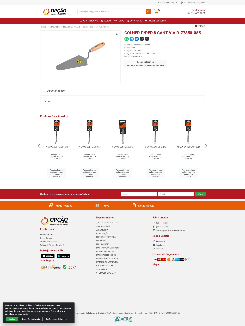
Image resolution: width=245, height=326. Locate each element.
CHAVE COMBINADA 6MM (57, 147)
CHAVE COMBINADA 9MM (155, 147)
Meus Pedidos (63, 205)
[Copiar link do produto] (147, 39)
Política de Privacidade (49, 241)
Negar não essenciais (30, 319)
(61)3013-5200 (162, 227)
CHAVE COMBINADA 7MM (90, 147)
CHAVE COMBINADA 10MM (188, 147)
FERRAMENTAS (102, 244)
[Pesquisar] (148, 11)
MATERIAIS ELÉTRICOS (106, 255)
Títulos (104, 205)
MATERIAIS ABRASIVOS (106, 251)
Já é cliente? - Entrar (168, 3)
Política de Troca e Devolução (52, 245)
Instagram (160, 241)
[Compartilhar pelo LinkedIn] (137, 39)
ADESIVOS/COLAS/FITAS (107, 223)
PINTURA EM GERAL (104, 266)
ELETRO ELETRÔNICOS (106, 237)
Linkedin (159, 249)
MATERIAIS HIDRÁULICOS (107, 258)
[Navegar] (39, 146)
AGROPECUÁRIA (103, 226)
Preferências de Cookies (56, 319)
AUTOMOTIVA (102, 230)
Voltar (201, 26)
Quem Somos (46, 238)
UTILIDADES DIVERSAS (106, 273)
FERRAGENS (101, 241)
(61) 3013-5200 (198, 13)
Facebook (160, 245)
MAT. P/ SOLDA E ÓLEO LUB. (108, 248)
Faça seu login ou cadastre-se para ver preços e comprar (145, 63)
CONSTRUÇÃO (102, 233)
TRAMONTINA (136, 57)
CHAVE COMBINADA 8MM (122, 147)
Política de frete (46, 234)
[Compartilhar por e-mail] (142, 39)
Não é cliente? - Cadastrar (195, 3)
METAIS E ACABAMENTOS (107, 262)
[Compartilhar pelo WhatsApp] (126, 39)
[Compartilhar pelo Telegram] (132, 39)
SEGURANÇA (101, 269)
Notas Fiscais (146, 205)
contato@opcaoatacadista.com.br (170, 230)
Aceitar (12, 319)
